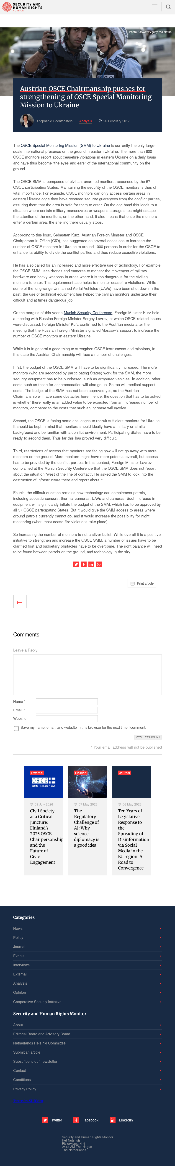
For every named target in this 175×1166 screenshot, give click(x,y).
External (20, 974)
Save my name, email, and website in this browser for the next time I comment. (83, 727)
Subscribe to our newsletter (35, 1061)
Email (19, 710)
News (18, 928)
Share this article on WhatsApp (99, 564)
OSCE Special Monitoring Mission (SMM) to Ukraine (65, 145)
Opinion (19, 992)
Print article (145, 583)
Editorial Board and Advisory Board (41, 1033)
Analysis (20, 983)
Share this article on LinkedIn (91, 564)
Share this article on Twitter (76, 564)
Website (19, 718)
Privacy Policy (24, 1089)
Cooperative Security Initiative (37, 1001)
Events (18, 955)
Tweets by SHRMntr (28, 1101)
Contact (19, 1070)
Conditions (22, 1079)
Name (19, 701)
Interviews (21, 964)
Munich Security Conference (88, 312)
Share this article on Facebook (84, 564)
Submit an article (26, 1052)
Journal (19, 946)
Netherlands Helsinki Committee (39, 1043)
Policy (18, 937)
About (18, 1024)
